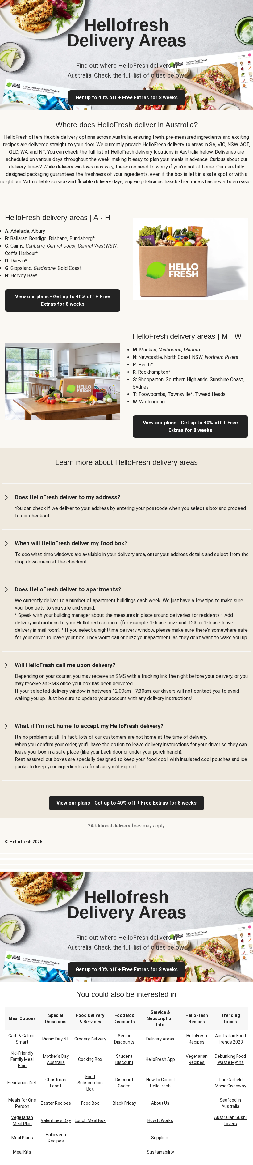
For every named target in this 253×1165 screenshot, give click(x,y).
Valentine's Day (56, 1120)
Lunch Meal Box (90, 1120)
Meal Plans (22, 1137)
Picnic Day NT (55, 1038)
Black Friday (124, 1103)
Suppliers (160, 1137)
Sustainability (160, 1152)
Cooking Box (90, 1059)
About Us (160, 1103)
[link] (126, 803)
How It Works (160, 1120)
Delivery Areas (160, 1038)
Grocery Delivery (90, 1038)
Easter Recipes (56, 1103)
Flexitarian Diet (22, 1082)
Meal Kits (22, 1152)
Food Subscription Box (90, 1082)
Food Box (90, 1103)
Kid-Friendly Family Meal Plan (22, 1059)
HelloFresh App (160, 1059)
